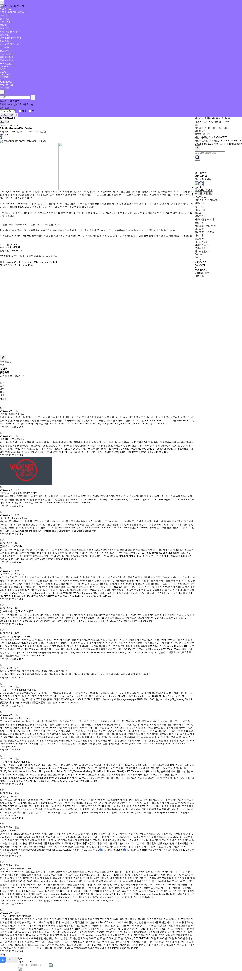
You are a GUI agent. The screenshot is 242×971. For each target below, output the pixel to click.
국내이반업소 (7, 57)
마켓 (197, 121)
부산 (30, 104)
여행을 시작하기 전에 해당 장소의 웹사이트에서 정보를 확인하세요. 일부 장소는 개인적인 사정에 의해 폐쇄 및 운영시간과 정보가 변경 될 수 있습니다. (75, 674)
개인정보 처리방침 (221, 118)
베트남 (3, 398)
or (33, 111)
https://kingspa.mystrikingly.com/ (20, 141)
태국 (2, 395)
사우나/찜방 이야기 (9, 31)
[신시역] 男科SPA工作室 (12, 414)
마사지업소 (5, 41)
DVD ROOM (6, 82)
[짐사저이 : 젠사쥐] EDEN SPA (15, 636)
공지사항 (4, 18)
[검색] (51, 965)
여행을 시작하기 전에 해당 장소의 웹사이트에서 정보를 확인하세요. (34, 671)
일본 (2, 385)
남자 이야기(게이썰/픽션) (12, 12)
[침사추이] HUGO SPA (11, 546)
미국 (2, 401)
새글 (216, 121)
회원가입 (13, 114)
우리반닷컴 (5, 9)
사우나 (4, 104)
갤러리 (3, 25)
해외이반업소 (7, 63)
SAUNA (4, 66)
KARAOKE (5, 77)
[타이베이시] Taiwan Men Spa (15, 761)
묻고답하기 (5, 50)
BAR (2, 69)
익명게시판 (5, 22)
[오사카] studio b (8, 830)
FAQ (211, 121)
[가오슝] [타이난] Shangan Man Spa (18, 689)
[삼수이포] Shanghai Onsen (14, 518)
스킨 (12, 104)
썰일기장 (4, 28)
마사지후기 (5, 47)
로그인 (3, 114)
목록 (2, 365)
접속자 (224, 121)
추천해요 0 (5, 362)
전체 (2, 382)
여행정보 (4, 88)
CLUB (3, 71)
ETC (2, 79)
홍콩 (2, 392)
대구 (23, 104)
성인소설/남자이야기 (10, 38)
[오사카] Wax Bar (8, 796)
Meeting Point (7, 85)
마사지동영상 (7, 54)
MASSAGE (5, 74)
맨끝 (15, 960)
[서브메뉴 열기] (204, 203)
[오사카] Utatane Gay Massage (15, 916)
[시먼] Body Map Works (12, 439)
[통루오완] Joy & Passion (12, 574)
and (24, 111)
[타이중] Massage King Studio (15, 718)
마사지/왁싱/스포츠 (9, 44)
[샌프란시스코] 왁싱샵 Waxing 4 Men (18, 493)
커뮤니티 (4, 15)
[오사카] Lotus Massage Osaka (15, 868)
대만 (41, 131)
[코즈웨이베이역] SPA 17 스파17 (16, 611)
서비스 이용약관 (203, 118)
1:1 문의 (204, 121)
